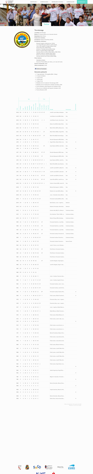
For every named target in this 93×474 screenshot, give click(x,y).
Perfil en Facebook (41, 69)
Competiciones (44, 1)
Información (81, 1)
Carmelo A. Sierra (40, 60)
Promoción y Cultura (57, 1)
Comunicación (70, 1)
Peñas (46, 24)
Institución (33, 1)
